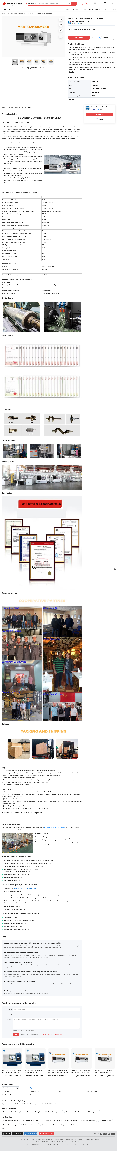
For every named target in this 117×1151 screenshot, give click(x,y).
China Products (30, 1139)
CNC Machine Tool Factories (30, 1120)
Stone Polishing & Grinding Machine (21, 1112)
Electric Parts (5, 1091)
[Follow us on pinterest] (112, 1134)
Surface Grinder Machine (49, 1125)
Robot (35, 889)
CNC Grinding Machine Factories (51, 1120)
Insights (97, 1139)
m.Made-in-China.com (62, 1141)
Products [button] (31, 4)
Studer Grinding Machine (55, 1112)
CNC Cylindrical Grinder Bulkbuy (69, 1125)
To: (11, 1014)
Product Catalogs (27, 1088)
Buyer (75, 9)
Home (3, 13)
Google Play (17, 1134)
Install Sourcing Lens (47, 1134)
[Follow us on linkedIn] (114, 1134)
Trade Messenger (31, 1134)
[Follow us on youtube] (109, 1134)
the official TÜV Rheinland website (54, 828)
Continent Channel (79, 1139)
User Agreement (68, 1144)
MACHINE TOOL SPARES (94, 1091)
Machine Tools (36, 13)
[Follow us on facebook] (101, 1134)
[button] (69, 3)
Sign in (113, 5)
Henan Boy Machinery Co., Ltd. (80, 21)
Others (32, 1095)
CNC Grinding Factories (70, 1120)
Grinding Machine (47, 13)
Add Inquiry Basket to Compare (34, 68)
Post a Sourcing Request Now (52, 1034)
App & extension (93, 9)
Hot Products (21, 1139)
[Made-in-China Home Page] (12, 4)
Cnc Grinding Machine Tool (30, 1125)
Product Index (89, 1139)
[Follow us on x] (104, 1134)
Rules (114, 9)
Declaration (78, 1144)
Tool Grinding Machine (92, 1112)
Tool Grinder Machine (105, 1120)
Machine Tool (18, 889)
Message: (9, 1019)
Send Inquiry (79, 37)
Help (83, 9)
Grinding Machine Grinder (88, 1120)
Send (15, 1034)
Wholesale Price (69, 1139)
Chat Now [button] (105, 37)
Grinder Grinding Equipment (11, 1125)
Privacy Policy (86, 1144)
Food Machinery (28, 889)
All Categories (8, 9)
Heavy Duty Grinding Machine (74, 1112)
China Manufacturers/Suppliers (44, 1139)
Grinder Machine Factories (10, 1120)
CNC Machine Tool (7, 1095)
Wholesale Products (58, 1139)
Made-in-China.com (50, 1141)
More (3, 1128)
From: (10, 1009)
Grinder (5, 1112)
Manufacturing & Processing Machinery (18, 13)
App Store (6, 1134)
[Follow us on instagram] (106, 1134)
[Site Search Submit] (74, 4)
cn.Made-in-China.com (75, 1141)
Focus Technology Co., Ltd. (45, 1144)
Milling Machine (39, 1112)
